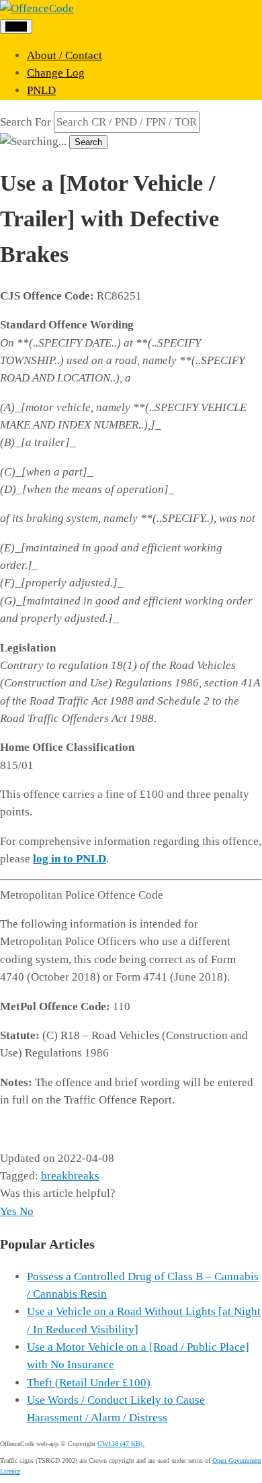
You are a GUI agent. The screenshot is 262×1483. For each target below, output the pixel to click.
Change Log (56, 72)
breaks (83, 1175)
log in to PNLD (69, 858)
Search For (25, 122)
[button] (9, 1211)
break (54, 1175)
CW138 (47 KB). (120, 1443)
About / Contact (64, 55)
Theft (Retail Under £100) (88, 1382)
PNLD (41, 90)
